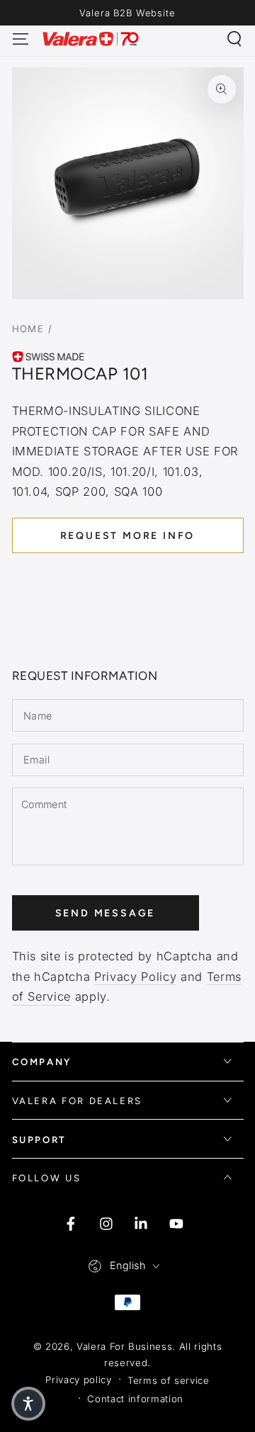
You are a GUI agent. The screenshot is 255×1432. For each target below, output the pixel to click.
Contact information (135, 1398)
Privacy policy (78, 1379)
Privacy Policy (135, 977)
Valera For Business (124, 1346)
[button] (235, 38)
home (28, 328)
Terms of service (169, 1380)
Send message (105, 913)
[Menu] (20, 38)
